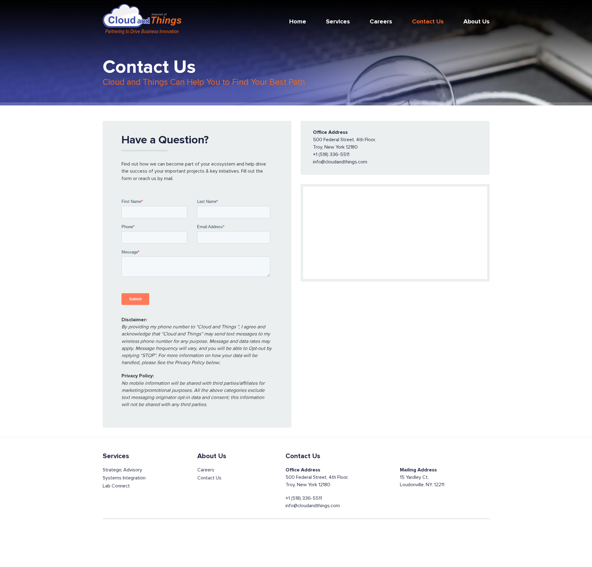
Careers (381, 21)
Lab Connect (116, 486)
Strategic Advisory (122, 470)
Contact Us (428, 21)
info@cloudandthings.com (313, 506)
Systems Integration (124, 478)
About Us (476, 21)
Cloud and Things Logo (142, 19)
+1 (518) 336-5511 (304, 498)
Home (297, 21)
